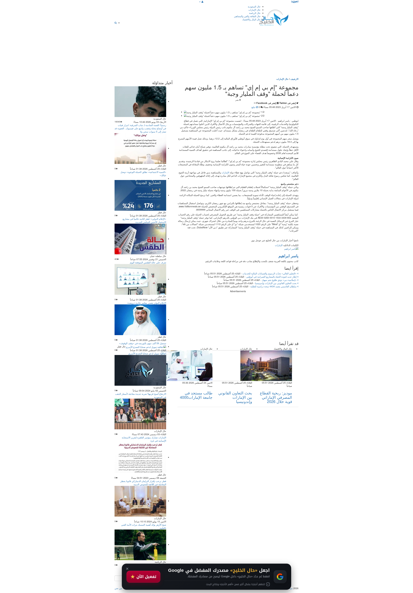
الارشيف (294, 78)
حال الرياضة (255, 13)
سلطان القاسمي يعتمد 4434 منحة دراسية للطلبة (273, 286)
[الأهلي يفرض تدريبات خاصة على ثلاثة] (140, 544)
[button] (201, 1)
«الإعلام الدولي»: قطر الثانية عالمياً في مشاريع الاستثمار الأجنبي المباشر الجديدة (144, 220)
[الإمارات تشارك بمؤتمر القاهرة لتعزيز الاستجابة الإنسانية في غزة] (140, 413)
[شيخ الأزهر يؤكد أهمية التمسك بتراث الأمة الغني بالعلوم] (140, 500)
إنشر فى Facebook (266, 103)
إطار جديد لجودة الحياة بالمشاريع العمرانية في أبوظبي (271, 276)
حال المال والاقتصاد (251, 19)
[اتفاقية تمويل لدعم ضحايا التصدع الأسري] (146, 346)
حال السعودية (254, 6)
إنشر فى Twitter (287, 103)
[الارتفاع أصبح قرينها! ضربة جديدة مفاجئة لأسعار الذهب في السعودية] (140, 369)
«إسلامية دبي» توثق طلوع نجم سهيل (279, 279)
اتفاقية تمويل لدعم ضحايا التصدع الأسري (147, 353)
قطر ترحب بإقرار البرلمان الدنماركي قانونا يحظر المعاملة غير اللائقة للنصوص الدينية (143, 482)
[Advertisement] (206, 53)
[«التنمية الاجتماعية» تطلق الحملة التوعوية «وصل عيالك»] (140, 148)
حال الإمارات (254, 9)
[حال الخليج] (273, 17)
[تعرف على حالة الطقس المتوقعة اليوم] (140, 238)
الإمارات (225, 172)
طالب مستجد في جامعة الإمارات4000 (196, 395)
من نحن (118, 588)
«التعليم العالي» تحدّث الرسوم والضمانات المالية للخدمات (269, 273)
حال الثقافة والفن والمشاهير (247, 16)
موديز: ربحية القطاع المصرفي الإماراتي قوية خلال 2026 (276, 397)
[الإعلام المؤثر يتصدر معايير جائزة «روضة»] (140, 279)
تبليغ (254, 107)
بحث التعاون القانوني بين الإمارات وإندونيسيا (276, 283)
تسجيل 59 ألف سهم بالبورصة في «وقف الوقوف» (142, 343)
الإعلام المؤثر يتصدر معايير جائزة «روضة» (146, 302)
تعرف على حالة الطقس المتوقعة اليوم (148, 262)
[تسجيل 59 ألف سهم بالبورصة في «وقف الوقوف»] (140, 319)
